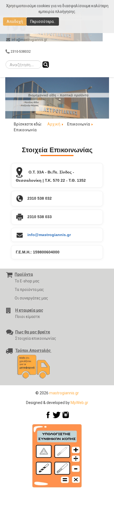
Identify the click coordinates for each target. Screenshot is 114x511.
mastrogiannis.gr (64, 393)
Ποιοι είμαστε (27, 316)
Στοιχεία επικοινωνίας (35, 338)
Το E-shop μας (27, 281)
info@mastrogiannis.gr (49, 234)
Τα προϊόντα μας (29, 289)
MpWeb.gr (79, 402)
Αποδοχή (15, 21)
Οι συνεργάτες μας (31, 298)
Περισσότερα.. (42, 21)
